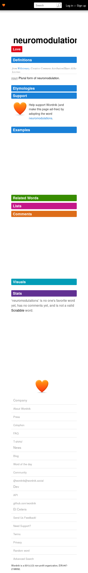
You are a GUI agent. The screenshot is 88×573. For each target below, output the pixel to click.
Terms (16, 534)
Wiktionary (23, 68)
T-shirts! (18, 441)
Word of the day (22, 464)
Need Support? (22, 526)
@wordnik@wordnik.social (28, 481)
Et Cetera (20, 509)
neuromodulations (40, 118)
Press (16, 417)
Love (17, 49)
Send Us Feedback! (24, 518)
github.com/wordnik (24, 503)
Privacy (17, 542)
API (15, 495)
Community (20, 472)
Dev (16, 486)
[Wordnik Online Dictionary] (3, 5)
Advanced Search (23, 559)
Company (20, 400)
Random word (21, 550)
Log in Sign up (76, 5)
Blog (16, 456)
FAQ (16, 433)
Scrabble (17, 310)
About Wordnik (21, 409)
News (17, 447)
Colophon (18, 425)
